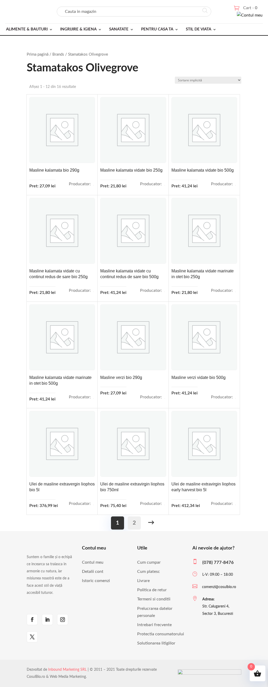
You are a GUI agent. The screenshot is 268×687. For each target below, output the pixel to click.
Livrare (143, 581)
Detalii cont (92, 571)
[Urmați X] (32, 636)
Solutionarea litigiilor (156, 643)
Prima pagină (37, 54)
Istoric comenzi (96, 581)
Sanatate (119, 29)
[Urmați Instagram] (62, 619)
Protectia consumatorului (160, 634)
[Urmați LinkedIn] (47, 619)
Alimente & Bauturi (27, 29)
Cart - (250, 8)
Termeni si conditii (153, 599)
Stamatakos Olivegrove (93, 185)
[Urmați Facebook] (32, 619)
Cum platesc (148, 571)
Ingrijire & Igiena (78, 29)
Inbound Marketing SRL (67, 670)
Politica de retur (152, 590)
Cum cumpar (149, 562)
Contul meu (92, 562)
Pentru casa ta (157, 29)
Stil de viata (198, 29)
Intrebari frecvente (154, 625)
